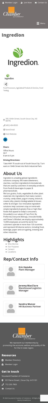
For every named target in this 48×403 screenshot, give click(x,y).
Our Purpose (13, 246)
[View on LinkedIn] (5, 141)
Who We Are (13, 244)
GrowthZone (26, 400)
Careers (11, 249)
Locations (12, 252)
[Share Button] (5, 84)
